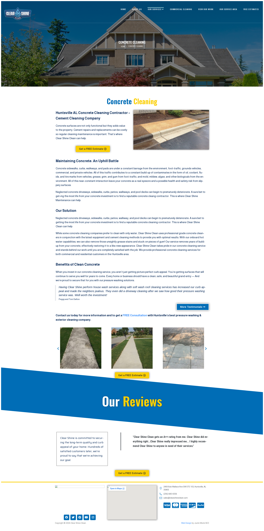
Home (123, 46)
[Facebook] (66, 517)
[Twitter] (73, 517)
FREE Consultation (135, 315)
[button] (93, 149)
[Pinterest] (79, 517)
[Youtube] (86, 517)
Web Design (186, 523)
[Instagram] (93, 517)
